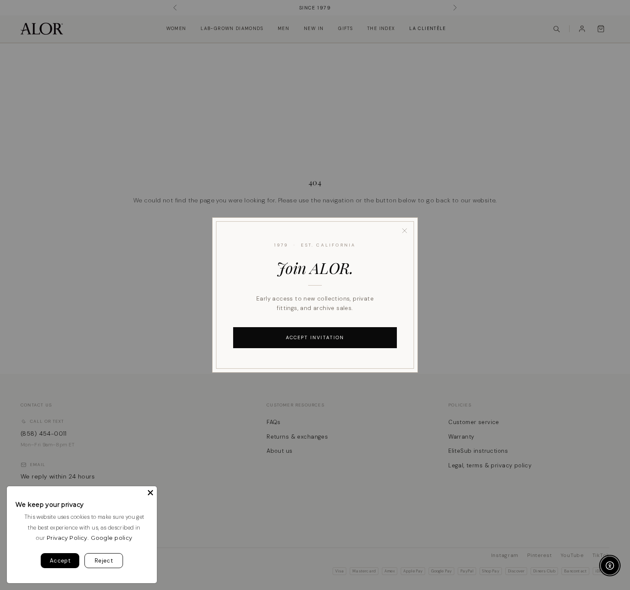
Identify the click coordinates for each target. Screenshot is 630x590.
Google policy (111, 537)
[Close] (405, 231)
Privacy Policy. (68, 537)
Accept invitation (315, 337)
